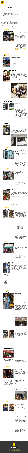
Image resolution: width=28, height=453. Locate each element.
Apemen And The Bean (10, 70)
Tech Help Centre (8, 262)
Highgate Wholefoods (9, 149)
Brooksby (6, 292)
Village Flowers (8, 101)
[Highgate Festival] (2, 3)
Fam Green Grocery (9, 189)
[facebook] (14, 447)
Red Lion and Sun (8, 31)
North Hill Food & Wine (10, 55)
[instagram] (12, 447)
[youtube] (16, 447)
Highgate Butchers (9, 348)
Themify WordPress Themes (17, 450)
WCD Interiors (7, 209)
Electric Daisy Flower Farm (11, 403)
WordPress (12, 450)
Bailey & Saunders (9, 170)
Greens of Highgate (9, 368)
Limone (6, 329)
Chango (6, 123)
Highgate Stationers (9, 243)
